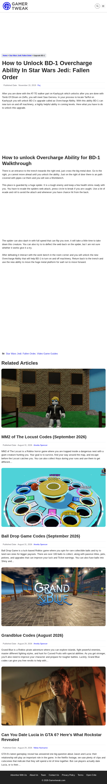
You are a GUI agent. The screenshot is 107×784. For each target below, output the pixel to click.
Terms (80, 775)
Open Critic (91, 775)
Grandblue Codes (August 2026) (32, 635)
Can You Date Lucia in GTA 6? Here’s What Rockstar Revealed (51, 737)
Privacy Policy (68, 775)
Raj (38, 85)
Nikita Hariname (41, 748)
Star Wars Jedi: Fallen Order (20, 56)
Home (5, 56)
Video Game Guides (47, 353)
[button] (97, 6)
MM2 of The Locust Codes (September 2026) (44, 437)
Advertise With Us (18, 775)
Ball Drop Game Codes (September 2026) (40, 536)
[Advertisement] (53, 31)
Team (43, 775)
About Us (34, 775)
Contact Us (54, 775)
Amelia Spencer (41, 445)
